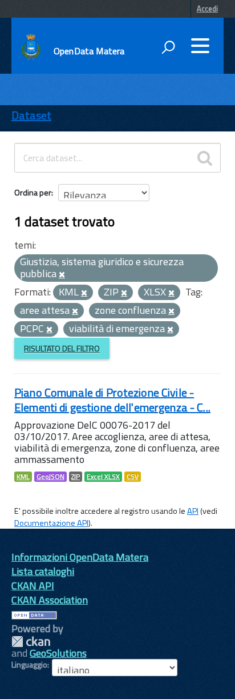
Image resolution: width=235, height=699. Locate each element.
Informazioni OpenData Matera (79, 557)
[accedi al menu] (200, 46)
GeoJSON (50, 477)
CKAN (30, 642)
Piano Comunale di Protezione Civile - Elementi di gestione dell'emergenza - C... (112, 400)
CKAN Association (49, 600)
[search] (204, 157)
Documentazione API (51, 523)
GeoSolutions (58, 653)
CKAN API (32, 585)
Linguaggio (29, 664)
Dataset (31, 115)
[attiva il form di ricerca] (168, 46)
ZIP (75, 477)
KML (23, 477)
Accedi (207, 8)
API (192, 511)
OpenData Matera (89, 50)
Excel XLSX (103, 477)
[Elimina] (62, 274)
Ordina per (32, 192)
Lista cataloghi (42, 571)
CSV (133, 477)
